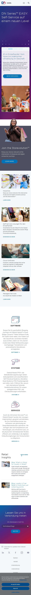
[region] (15, 584)
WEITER (15, 531)
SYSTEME (15, 394)
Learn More (9, 161)
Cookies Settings (15, 592)
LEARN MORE (7, 200)
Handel (15, 561)
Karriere (15, 572)
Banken (15, 558)
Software (14, 352)
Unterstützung (15, 565)
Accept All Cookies (15, 584)
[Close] (28, 575)
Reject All (15, 588)
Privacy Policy (23, 579)
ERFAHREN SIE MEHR (9, 237)
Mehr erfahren (12, 76)
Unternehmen (15, 569)
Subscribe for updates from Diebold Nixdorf (14, 547)
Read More (24, 454)
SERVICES (15, 441)
